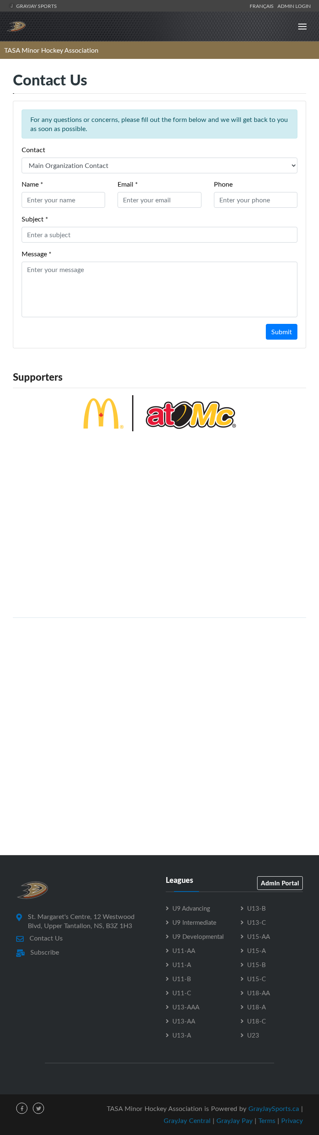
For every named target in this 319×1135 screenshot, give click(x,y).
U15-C (256, 979)
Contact (33, 149)
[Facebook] (22, 1108)
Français (263, 5)
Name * (32, 184)
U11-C (181, 993)
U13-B (256, 908)
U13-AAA (185, 1007)
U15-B (256, 964)
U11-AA (183, 950)
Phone (223, 184)
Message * (37, 253)
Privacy (292, 1120)
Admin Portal (280, 882)
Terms (266, 1120)
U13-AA (183, 1021)
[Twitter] (38, 1108)
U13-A (181, 1035)
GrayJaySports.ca (273, 1108)
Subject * (35, 219)
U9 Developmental (198, 936)
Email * (128, 184)
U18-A (256, 1007)
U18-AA (258, 993)
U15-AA (258, 936)
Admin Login (294, 5)
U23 (253, 1035)
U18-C (256, 1021)
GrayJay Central (187, 1120)
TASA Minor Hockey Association (51, 50)
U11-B (181, 979)
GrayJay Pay (234, 1120)
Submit (281, 331)
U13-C (256, 922)
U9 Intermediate (194, 922)
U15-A (256, 950)
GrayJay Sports (36, 5)
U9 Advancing (191, 908)
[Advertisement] (159, 683)
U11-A (181, 964)
